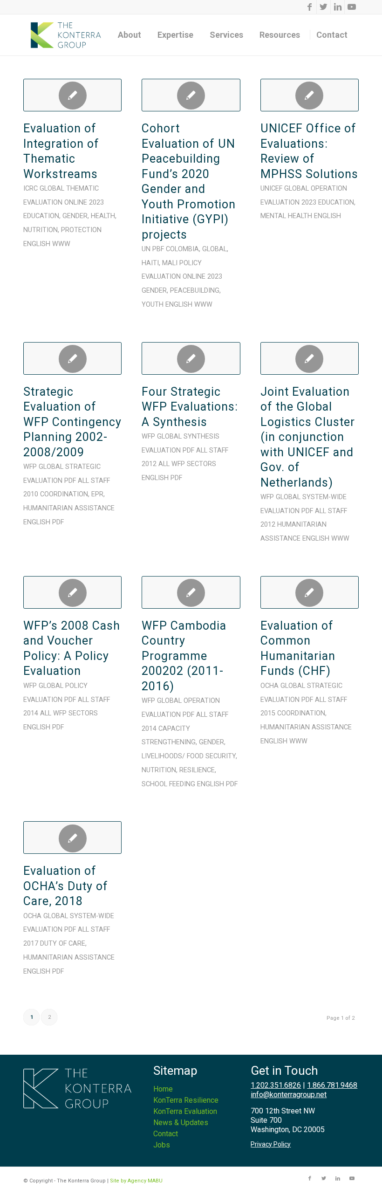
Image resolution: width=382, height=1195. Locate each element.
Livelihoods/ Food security (189, 756)
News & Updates (180, 1122)
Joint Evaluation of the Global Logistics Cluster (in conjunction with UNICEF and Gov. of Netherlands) (307, 437)
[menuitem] (132, 34)
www (61, 244)
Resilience (197, 770)
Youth (153, 305)
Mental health (286, 216)
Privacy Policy (271, 1144)
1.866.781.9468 (332, 1085)
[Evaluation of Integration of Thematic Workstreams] (72, 95)
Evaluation (42, 202)
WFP (30, 467)
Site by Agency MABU (136, 1181)
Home (163, 1089)
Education (41, 216)
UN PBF (153, 249)
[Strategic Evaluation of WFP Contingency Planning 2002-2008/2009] (72, 358)
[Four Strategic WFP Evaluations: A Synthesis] (191, 358)
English (36, 244)
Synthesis (201, 436)
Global (52, 188)
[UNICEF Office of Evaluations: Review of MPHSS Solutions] (309, 95)
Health (103, 216)
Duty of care (62, 944)
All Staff (94, 481)
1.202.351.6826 (276, 1085)
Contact (165, 1133)
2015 (267, 713)
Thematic (82, 188)
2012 (149, 464)
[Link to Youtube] (352, 7)
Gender (75, 216)
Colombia (182, 249)
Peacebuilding (194, 291)
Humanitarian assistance (69, 508)
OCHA (269, 686)
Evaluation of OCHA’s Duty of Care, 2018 (65, 886)
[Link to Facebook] (309, 7)
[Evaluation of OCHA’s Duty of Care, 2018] (72, 837)
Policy (190, 263)
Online (75, 202)
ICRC (30, 188)
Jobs (161, 1144)
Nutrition (40, 230)
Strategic (83, 467)
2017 (30, 944)
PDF (70, 481)
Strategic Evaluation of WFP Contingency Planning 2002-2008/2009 (72, 422)
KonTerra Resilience (185, 1100)
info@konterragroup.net (289, 1094)
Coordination (64, 494)
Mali (169, 263)
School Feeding (168, 784)
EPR (97, 494)
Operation (329, 188)
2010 (30, 494)
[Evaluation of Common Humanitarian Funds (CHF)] (309, 592)
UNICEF (271, 188)
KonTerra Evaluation (185, 1111)
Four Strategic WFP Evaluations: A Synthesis (190, 407)
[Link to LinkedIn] (337, 7)
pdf (58, 522)
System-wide (324, 497)
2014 (30, 713)
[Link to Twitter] (323, 7)
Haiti (150, 263)
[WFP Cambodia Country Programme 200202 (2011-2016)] (191, 592)
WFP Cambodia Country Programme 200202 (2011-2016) (184, 656)
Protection (81, 230)
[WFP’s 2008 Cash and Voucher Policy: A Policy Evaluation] (72, 592)
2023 (96, 202)
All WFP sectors (187, 464)
